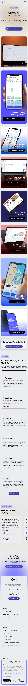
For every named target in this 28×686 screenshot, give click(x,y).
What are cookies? (7, 676)
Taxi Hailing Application (8, 636)
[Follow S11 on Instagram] (13, 590)
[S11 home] (3, 2)
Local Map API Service (8, 639)
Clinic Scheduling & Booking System (11, 645)
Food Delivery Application (9, 648)
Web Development (7, 611)
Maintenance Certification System (11, 651)
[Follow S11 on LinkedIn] (18, 590)
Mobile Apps (6, 617)
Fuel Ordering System (8, 633)
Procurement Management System (11, 642)
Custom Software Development (10, 614)
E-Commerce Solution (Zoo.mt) (10, 630)
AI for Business (6, 620)
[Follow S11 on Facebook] (9, 590)
